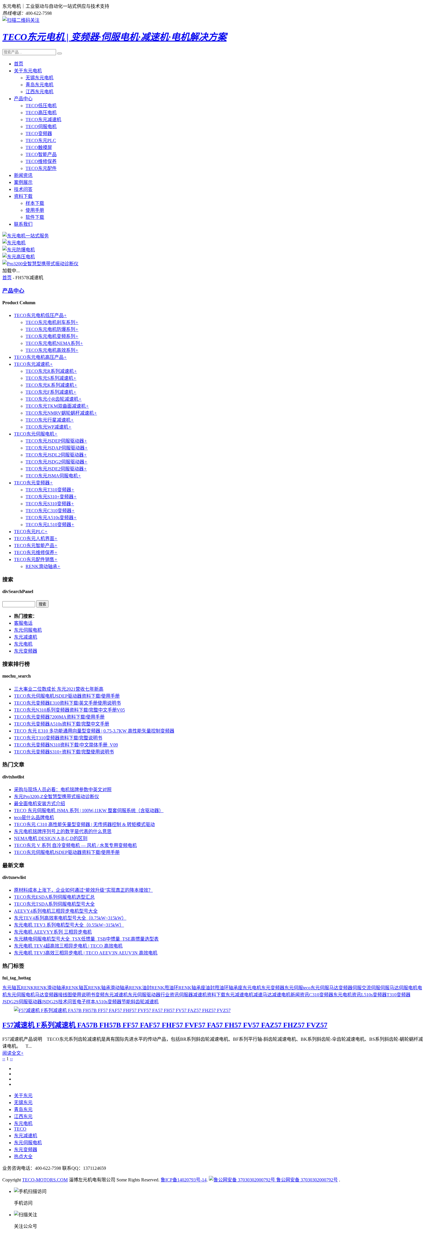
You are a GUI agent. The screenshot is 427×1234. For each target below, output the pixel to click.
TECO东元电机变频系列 (52, 336)
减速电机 (281, 994)
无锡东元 (23, 1102)
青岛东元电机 (39, 84)
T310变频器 (398, 994)
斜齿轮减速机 (145, 1001)
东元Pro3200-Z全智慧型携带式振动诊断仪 (56, 796)
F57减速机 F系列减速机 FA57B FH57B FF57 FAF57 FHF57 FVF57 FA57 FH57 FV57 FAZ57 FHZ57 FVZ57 (164, 1025)
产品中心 (23, 98)
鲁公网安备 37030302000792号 (306, 1179)
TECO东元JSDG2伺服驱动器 (56, 461)
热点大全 (23, 1156)
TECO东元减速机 (43, 119)
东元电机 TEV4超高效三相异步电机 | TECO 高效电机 (68, 945)
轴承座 (236, 987)
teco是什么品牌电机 (34, 817)
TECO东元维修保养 (36, 552)
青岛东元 (23, 1109)
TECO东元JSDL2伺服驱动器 (56, 454)
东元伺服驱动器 (144, 994)
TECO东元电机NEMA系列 (54, 343)
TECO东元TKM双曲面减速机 (57, 406)
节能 (126, 1001)
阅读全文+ (13, 1053)
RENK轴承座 (191, 987)
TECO (20, 1128)
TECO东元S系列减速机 (51, 378)
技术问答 (23, 189)
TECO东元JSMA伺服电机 (53, 475)
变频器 (345, 987)
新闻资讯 (23, 175)
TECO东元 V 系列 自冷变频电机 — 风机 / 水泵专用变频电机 (75, 845)
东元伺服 (293, 987)
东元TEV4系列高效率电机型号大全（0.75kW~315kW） (70, 918)
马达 (39, 994)
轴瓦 (16, 987)
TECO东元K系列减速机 (51, 385)
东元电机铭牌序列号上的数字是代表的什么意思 (63, 831)
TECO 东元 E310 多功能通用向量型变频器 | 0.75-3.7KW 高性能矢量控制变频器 (94, 730)
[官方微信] (21, 20)
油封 (210, 987)
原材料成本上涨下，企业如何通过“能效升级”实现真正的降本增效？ (83, 890)
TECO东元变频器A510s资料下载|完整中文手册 (61, 723)
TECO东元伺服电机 (36, 433)
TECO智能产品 (41, 154)
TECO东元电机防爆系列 (52, 329)
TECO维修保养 (41, 161)
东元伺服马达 (324, 987)
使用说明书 (83, 994)
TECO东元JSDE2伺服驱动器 (56, 468)
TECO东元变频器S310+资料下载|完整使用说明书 (64, 751)
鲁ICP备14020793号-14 (184, 1179)
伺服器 (186, 994)
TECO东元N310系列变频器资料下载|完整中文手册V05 (69, 710)
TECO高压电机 (41, 112)
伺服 (357, 987)
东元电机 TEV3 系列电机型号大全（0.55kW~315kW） (69, 925)
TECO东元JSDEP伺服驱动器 (56, 440)
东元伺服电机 (28, 630)
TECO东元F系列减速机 (51, 392)
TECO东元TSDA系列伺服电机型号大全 (54, 904)
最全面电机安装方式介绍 (39, 803)
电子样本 (86, 1001)
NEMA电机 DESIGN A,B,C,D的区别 (50, 838)
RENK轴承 (99, 987)
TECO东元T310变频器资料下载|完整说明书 (58, 737)
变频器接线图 (58, 994)
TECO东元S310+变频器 (51, 496)
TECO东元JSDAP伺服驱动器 (57, 447)
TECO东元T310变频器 (50, 489)
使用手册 (35, 210)
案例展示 (23, 182)
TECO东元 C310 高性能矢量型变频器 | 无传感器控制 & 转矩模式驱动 (84, 824)
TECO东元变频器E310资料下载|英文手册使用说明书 (67, 703)
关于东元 (23, 1095)
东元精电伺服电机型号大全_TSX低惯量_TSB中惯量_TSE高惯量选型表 (86, 938)
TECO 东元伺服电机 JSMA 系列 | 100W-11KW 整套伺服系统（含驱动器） (89, 810)
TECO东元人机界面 (36, 538)
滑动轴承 (119, 987)
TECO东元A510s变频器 (51, 517)
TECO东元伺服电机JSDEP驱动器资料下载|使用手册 (67, 696)
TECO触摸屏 (39, 147)
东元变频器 (25, 651)
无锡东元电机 (39, 77)
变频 (100, 994)
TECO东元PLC (41, 140)
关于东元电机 (28, 70)
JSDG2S (50, 1001)
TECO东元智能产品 (36, 545)
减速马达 (262, 994)
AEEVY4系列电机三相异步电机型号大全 (56, 911)
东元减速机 (25, 637)
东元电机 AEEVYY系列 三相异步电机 (53, 931)
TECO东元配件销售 (36, 559)
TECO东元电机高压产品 (40, 357)
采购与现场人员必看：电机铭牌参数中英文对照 (63, 789)
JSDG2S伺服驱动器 (22, 1001)
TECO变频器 (39, 133)
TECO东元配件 (41, 168)
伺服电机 (408, 987)
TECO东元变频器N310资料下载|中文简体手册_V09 (66, 744)
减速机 (200, 994)
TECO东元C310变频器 (50, 510)
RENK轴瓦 (77, 987)
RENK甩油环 (164, 987)
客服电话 (23, 623)
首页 (18, 63)
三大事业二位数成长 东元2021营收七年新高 (58, 689)
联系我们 (23, 224)
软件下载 (35, 217)
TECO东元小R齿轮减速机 (54, 399)
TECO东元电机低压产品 (40, 315)
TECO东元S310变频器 (50, 503)
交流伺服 (371, 987)
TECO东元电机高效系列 (52, 350)
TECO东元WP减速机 (48, 427)
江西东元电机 (39, 91)
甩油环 (222, 987)
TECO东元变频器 (33, 482)
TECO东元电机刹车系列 (52, 322)
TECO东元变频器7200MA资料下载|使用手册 (59, 716)
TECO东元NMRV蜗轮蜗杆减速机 (61, 413)
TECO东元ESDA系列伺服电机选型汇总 (54, 897)
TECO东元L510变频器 (50, 524)
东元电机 (23, 644)
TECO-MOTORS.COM (45, 1179)
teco (307, 987)
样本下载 (35, 203)
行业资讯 (169, 994)
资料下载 (23, 196)
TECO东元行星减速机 (50, 420)
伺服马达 (389, 987)
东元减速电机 (239, 994)
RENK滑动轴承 (43, 566)
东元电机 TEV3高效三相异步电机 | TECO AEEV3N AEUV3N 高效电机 (85, 952)
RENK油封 (140, 987)
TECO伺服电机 (41, 126)
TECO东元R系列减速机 (51, 371)
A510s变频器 (108, 1001)
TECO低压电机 (41, 105)
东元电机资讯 (347, 994)
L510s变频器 (374, 994)
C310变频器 (321, 994)
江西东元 (23, 1116)
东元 (7, 987)
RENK (27, 987)
